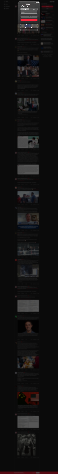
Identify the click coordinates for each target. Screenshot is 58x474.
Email (25, 9)
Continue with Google (29, 24)
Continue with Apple (30, 27)
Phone (34, 9)
